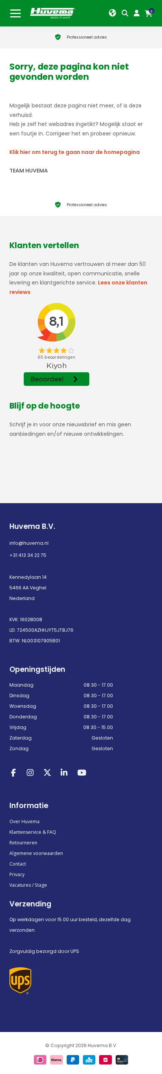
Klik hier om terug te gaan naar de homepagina (74, 152)
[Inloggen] (138, 13)
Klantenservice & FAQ (32, 832)
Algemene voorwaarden (36, 853)
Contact (17, 864)
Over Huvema (24, 821)
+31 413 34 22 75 (27, 555)
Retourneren (23, 842)
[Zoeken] (126, 13)
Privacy (16, 874)
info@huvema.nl (29, 543)
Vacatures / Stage (28, 885)
